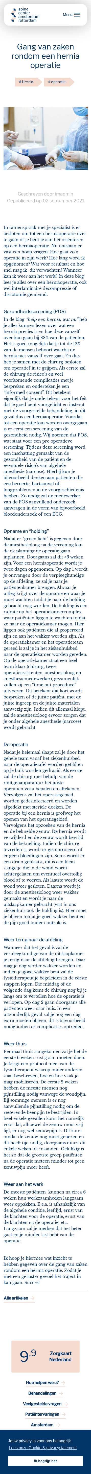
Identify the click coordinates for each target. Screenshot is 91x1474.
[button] (70, 14)
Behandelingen (42, 1393)
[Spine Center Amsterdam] (25, 15)
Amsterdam (42, 1425)
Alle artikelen (16, 1298)
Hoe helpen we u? (42, 1382)
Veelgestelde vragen (42, 1403)
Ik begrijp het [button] (45, 1461)
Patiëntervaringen (42, 1414)
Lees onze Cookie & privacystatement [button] (43, 1448)
